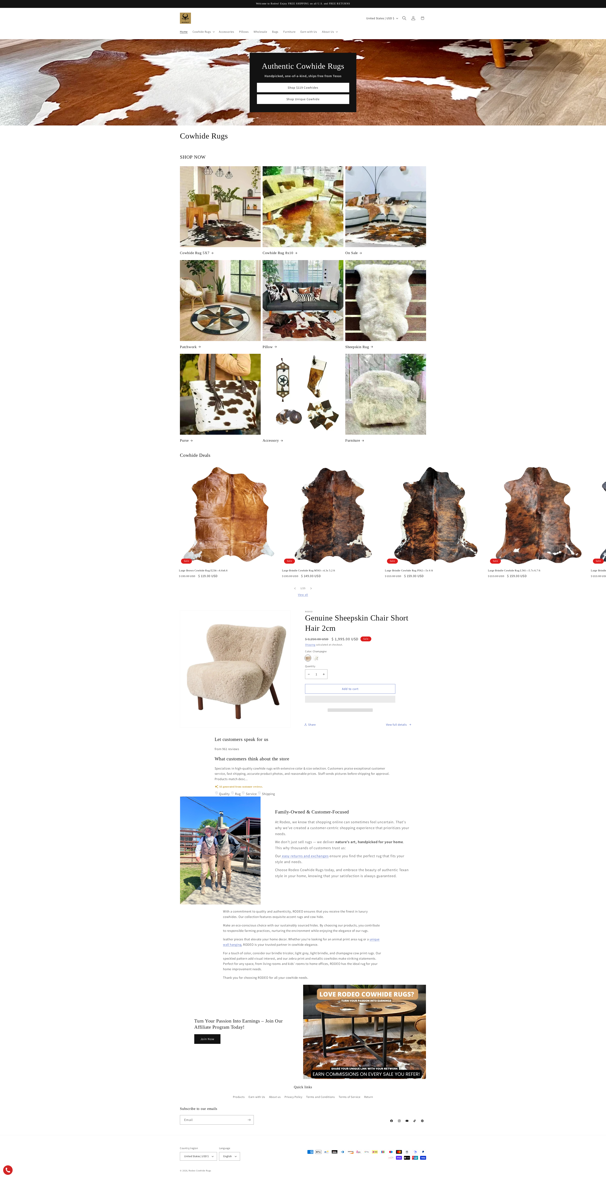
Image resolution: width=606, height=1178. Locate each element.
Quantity (310, 666)
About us (275, 1097)
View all (303, 595)
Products (239, 1097)
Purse (184, 440)
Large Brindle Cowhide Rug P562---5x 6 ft (409, 570)
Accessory (271, 440)
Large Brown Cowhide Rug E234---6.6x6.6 (203, 570)
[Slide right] (311, 588)
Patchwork (188, 347)
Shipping (310, 644)
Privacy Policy (293, 1097)
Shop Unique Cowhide (303, 99)
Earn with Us (257, 1097)
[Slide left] (294, 588)
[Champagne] (308, 658)
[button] (350, 700)
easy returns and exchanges (305, 855)
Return (368, 1097)
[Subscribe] (249, 1120)
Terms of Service (349, 1097)
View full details (396, 724)
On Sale (351, 253)
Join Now (207, 1039)
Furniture (352, 440)
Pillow (268, 347)
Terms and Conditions (320, 1097)
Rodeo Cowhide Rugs (200, 1170)
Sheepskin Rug (357, 347)
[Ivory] (316, 658)
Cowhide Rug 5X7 (194, 253)
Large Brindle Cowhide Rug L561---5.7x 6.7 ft (514, 570)
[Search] (404, 18)
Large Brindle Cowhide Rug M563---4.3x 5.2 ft (308, 570)
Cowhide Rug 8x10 (278, 253)
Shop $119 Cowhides (303, 87)
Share (312, 724)
